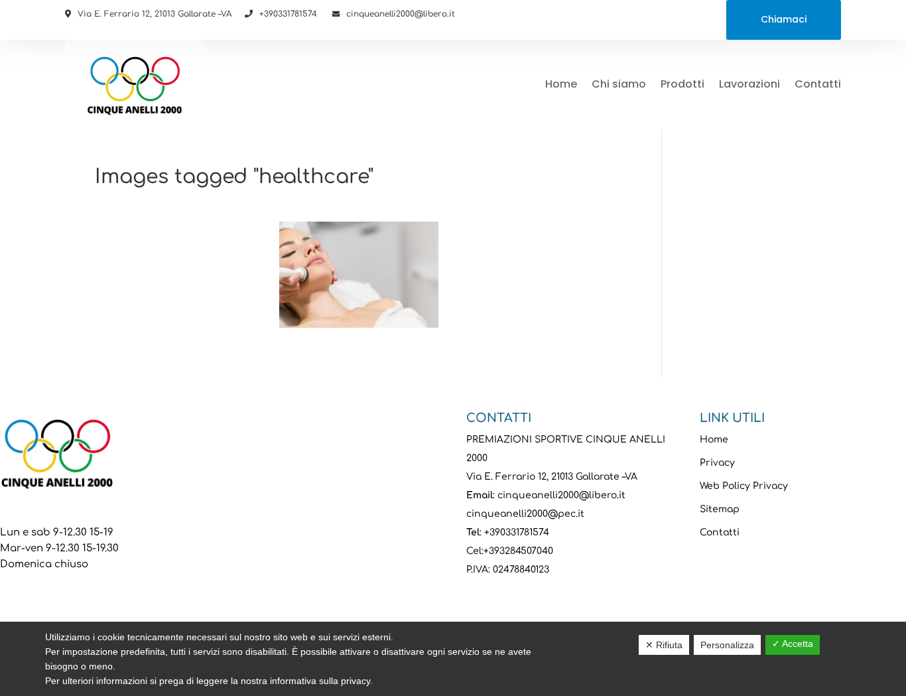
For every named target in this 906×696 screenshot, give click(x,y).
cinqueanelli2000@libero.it (400, 14)
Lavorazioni (749, 84)
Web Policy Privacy (744, 486)
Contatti (818, 84)
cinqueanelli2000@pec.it (525, 514)
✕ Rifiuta (663, 645)
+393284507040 (518, 551)
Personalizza (727, 645)
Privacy (717, 463)
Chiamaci (784, 19)
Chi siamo (619, 84)
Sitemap (720, 509)
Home (561, 84)
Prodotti (682, 84)
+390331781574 (288, 14)
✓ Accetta (792, 643)
